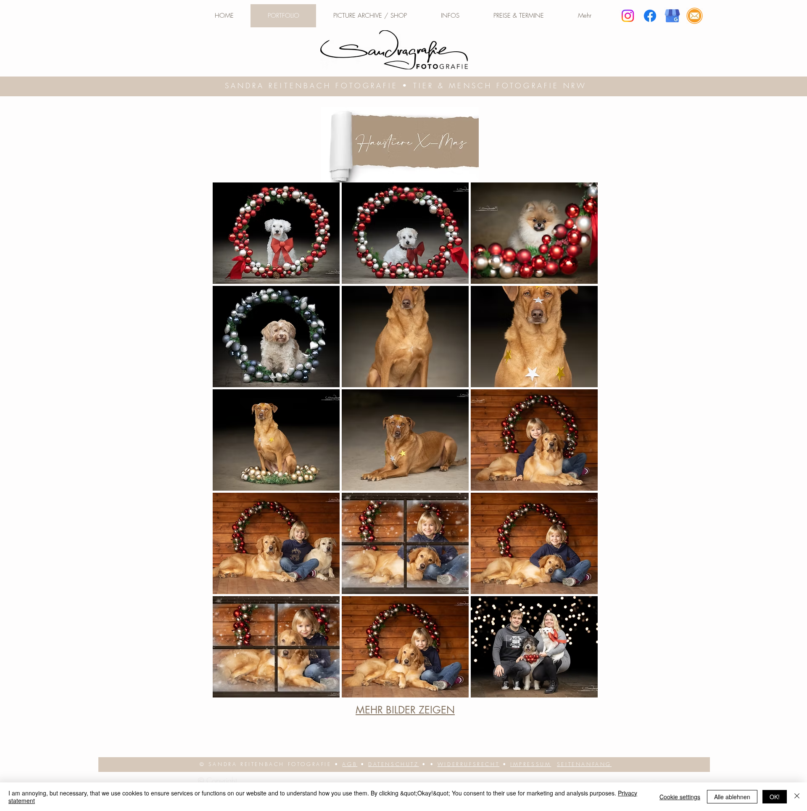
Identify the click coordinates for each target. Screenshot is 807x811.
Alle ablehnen (732, 797)
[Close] (797, 796)
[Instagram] (628, 16)
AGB (349, 764)
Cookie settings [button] (679, 797)
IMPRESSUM (530, 764)
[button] (450, 15)
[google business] (672, 16)
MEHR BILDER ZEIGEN (405, 709)
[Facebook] (650, 16)
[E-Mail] (694, 16)
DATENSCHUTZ (393, 764)
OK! (775, 797)
